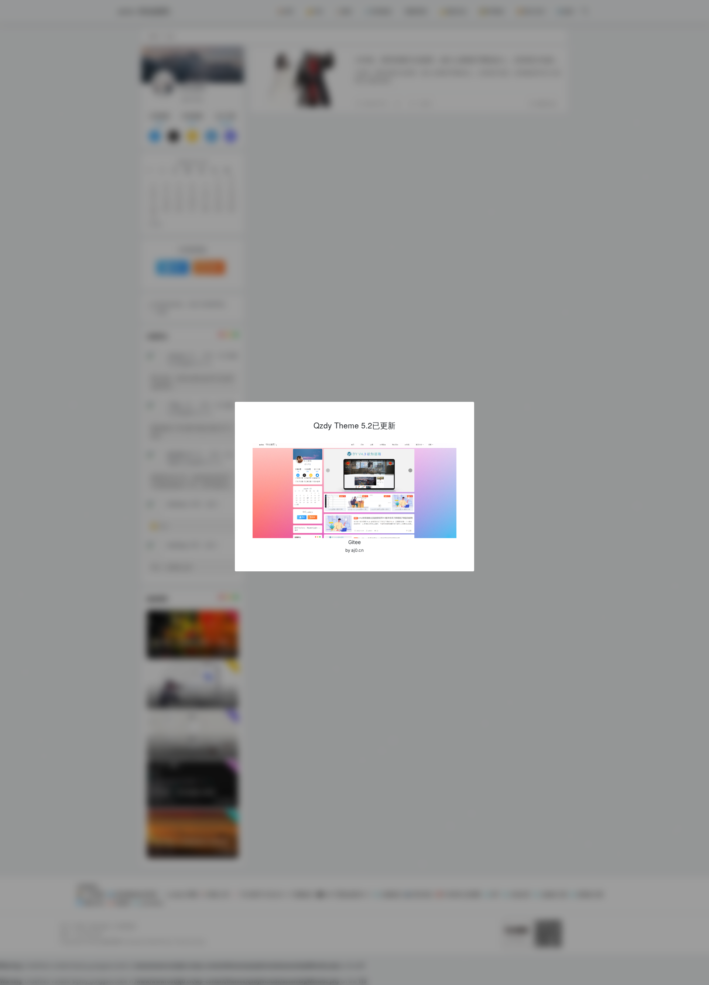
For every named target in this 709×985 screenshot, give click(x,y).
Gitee (354, 542)
